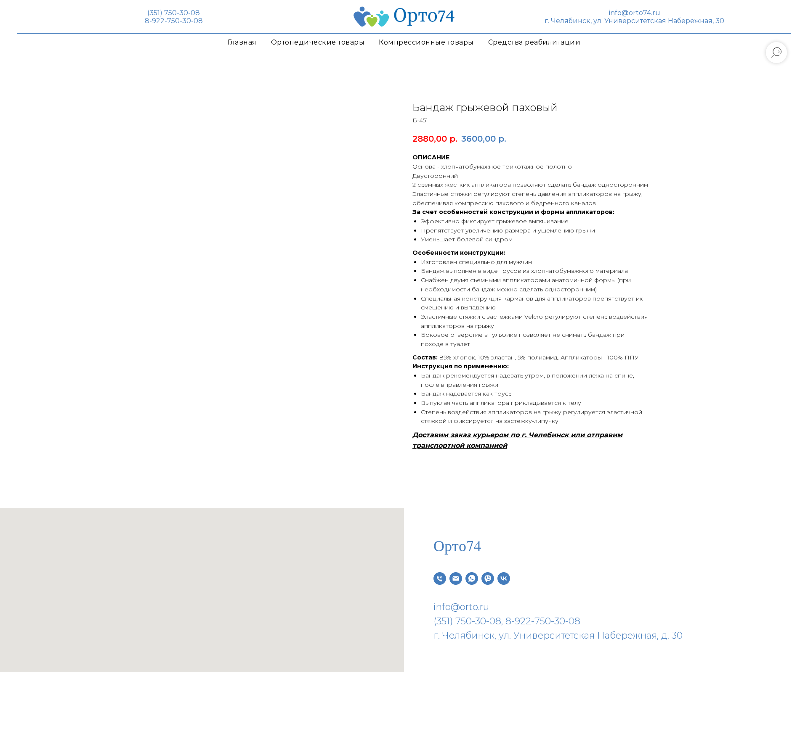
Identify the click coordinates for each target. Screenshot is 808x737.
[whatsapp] (471, 578)
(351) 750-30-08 (173, 13)
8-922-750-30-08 (174, 21)
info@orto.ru (461, 607)
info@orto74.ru (634, 13)
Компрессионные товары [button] (426, 42)
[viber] (487, 578)
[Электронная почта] (455, 578)
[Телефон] (439, 578)
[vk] (503, 578)
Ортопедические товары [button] (318, 42)
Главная (242, 42)
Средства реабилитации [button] (534, 42)
